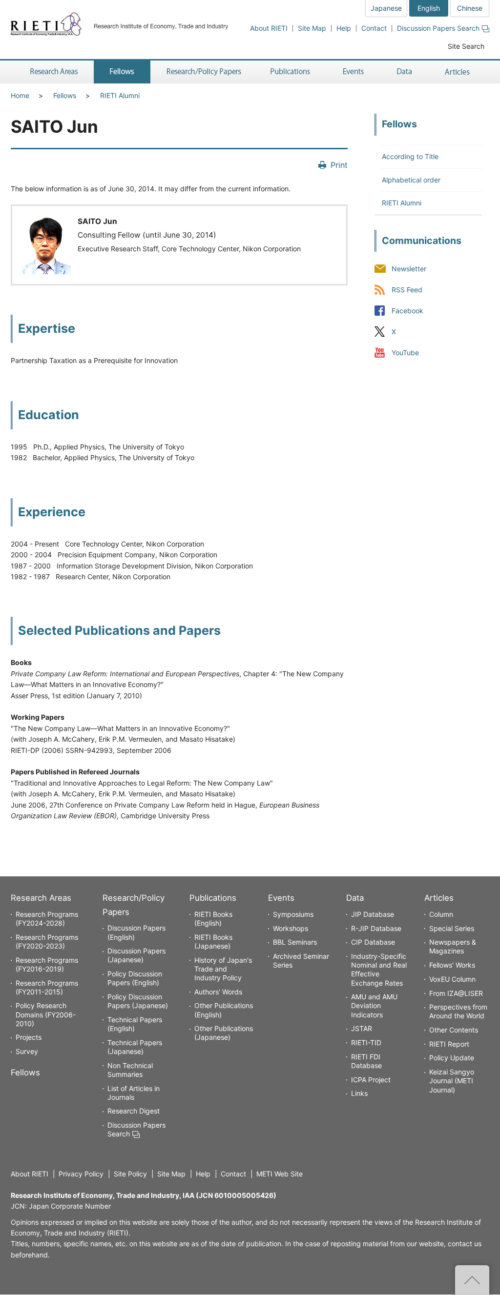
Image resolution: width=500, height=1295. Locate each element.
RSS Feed (407, 289)
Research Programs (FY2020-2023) (47, 941)
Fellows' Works (452, 965)
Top (472, 1280)
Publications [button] (291, 72)
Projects (29, 1037)
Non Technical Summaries (130, 1069)
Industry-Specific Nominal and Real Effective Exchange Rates (379, 969)
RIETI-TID (366, 1042)
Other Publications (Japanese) (223, 1032)
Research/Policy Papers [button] (203, 72)
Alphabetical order (411, 180)
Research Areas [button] (52, 72)
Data (355, 898)
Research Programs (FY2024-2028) (47, 918)
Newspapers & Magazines (452, 946)
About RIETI (269, 28)
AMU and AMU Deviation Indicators (374, 1005)
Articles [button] (458, 72)
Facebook (407, 310)
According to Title (410, 156)
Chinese (469, 8)
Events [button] (353, 72)
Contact (374, 28)
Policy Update (451, 1057)
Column (441, 914)
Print (339, 165)
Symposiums (293, 914)
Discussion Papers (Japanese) (136, 955)
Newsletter (409, 268)
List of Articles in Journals (133, 1092)
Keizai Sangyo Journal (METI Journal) (451, 1080)
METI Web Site (279, 1174)
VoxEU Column (452, 979)
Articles (439, 898)
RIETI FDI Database (366, 1061)
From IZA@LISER (456, 993)
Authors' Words (218, 992)
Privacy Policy (81, 1174)
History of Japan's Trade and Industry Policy (223, 969)
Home (20, 95)
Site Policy (130, 1174)
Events (281, 898)
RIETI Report (449, 1044)
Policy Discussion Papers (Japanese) (137, 1001)
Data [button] (404, 72)
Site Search (466, 46)
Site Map (312, 28)
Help (343, 28)
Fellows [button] (122, 72)
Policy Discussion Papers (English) (134, 978)
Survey (27, 1051)
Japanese (386, 8)
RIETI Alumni (120, 95)
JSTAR (361, 1028)
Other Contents (453, 1030)
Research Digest (133, 1111)
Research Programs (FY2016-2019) (47, 964)
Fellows (64, 95)
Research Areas (41, 898)
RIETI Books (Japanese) (213, 941)
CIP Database (373, 942)
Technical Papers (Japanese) (134, 1046)
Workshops (290, 928)
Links (359, 1093)
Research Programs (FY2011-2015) (47, 987)
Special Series (451, 928)
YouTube (405, 352)
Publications (212, 898)
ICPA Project (371, 1079)
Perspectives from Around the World (458, 1011)
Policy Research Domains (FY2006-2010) (46, 1014)
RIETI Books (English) (213, 918)
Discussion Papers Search (438, 28)
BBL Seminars (295, 942)
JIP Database (372, 914)
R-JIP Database (376, 928)
